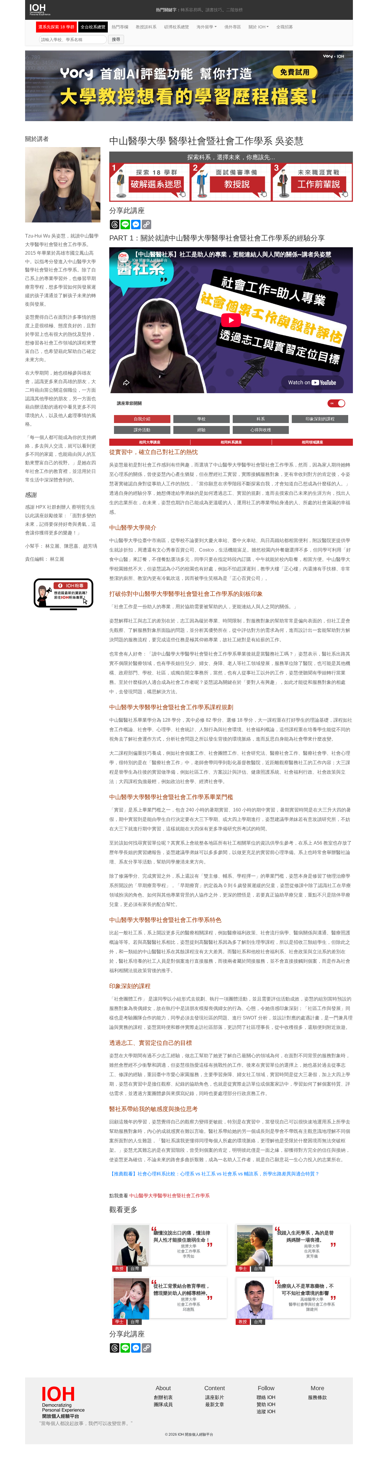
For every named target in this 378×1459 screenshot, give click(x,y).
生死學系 (312, 1251)
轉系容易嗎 (191, 9)
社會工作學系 (188, 1251)
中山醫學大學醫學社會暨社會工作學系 (169, 1195)
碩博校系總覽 (176, 27)
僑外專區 (232, 27)
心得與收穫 (260, 429)
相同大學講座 (149, 442)
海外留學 (205, 27)
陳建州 (312, 1309)
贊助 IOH (266, 1404)
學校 (201, 419)
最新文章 (214, 1404)
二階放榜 (234, 9)
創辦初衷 (163, 1397)
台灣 (135, 1268)
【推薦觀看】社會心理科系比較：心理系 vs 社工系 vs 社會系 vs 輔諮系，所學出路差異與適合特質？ (214, 1173)
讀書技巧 (214, 9)
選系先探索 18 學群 (56, 27)
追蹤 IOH (266, 1411)
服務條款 (317, 1397)
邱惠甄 (188, 1309)
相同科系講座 (231, 442)
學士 (243, 1268)
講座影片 (214, 1397)
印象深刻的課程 (320, 419)
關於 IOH (257, 27)
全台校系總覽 (93, 27)
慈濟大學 (188, 1246)
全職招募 (284, 27)
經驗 (201, 429)
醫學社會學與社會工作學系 (312, 1304)
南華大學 (312, 1246)
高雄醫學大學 (311, 1299)
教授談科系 (146, 27)
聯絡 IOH (266, 1397)
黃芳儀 (312, 1256)
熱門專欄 (120, 27)
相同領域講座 (312, 442)
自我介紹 (142, 419)
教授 (119, 1268)
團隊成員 (163, 1404)
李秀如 (188, 1256)
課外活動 (142, 429)
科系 (261, 419)
